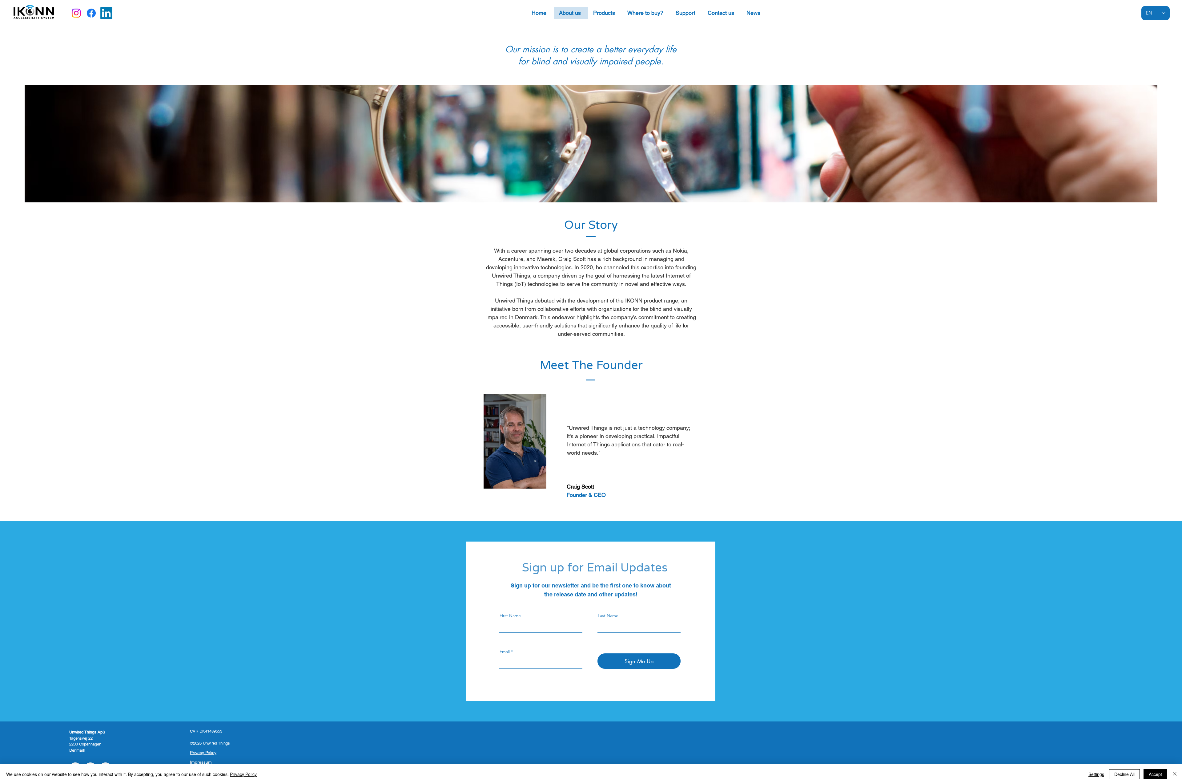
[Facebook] (91, 13)
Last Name (608, 615)
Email (505, 651)
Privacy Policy (243, 774)
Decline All (1124, 774)
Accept (1155, 774)
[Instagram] (76, 13)
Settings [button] (1096, 774)
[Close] (1174, 774)
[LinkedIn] (106, 13)
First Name (510, 615)
